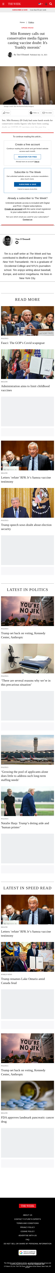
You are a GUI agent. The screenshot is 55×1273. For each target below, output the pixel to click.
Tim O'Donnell (23, 55)
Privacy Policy (27, 1227)
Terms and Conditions (27, 1223)
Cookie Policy (28, 1231)
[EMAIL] (17, 242)
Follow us (36, 113)
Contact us (27, 219)
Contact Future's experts (27, 1219)
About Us (27, 1215)
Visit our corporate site (36, 1264)
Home (22, 22)
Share (8, 113)
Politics (31, 22)
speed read (27, 28)
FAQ (27, 1240)
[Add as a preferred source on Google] (27, 1252)
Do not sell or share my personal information (27, 1244)
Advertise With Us (28, 1235)
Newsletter (48, 113)
